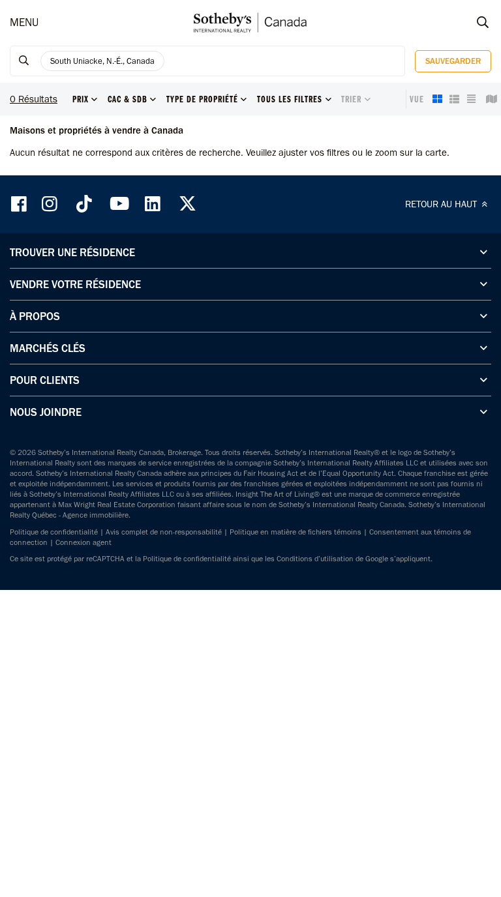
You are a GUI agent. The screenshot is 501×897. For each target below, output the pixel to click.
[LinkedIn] (152, 203)
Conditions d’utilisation (315, 558)
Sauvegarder (453, 61)
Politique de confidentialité (54, 532)
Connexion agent (83, 542)
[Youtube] (118, 203)
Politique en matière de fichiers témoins (295, 532)
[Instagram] (50, 203)
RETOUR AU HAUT (442, 204)
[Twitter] (187, 203)
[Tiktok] (84, 203)
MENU (24, 22)
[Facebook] (20, 203)
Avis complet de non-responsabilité (164, 532)
